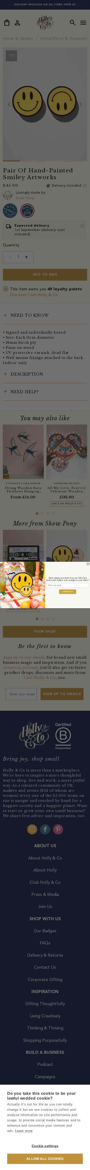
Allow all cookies (44, 1159)
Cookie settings (45, 1146)
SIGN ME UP (67, 592)
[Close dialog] (87, 563)
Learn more (24, 1131)
